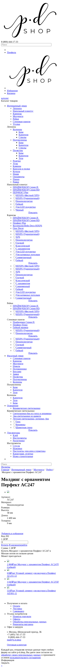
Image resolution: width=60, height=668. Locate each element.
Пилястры (18, 150)
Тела (21, 158)
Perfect (49, 469)
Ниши (16, 174)
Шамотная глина (24, 427)
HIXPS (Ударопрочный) (27, 198)
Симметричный (23, 257)
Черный (20, 210)
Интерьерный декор (17, 106)
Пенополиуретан (24, 201)
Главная (5, 469)
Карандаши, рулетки (23, 453)
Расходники (19, 440)
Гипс (18, 421)
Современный (23, 286)
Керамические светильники (26, 408)
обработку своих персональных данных (21, 655)
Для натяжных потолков (28, 254)
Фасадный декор (15, 355)
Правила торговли (22, 616)
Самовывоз (18, 611)
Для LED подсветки (26, 207)
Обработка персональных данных (29, 621)
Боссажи (17, 371)
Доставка (17, 608)
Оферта (16, 619)
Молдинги (18, 116)
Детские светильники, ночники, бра (31, 418)
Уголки (16, 124)
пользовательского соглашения (25, 657)
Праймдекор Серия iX (24, 322)
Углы (15, 163)
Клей (15, 435)
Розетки (17, 161)
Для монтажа (13, 432)
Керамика (20, 424)
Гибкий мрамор (20, 327)
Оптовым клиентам (17, 645)
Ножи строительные (23, 456)
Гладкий (20, 243)
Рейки (16, 119)
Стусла (16, 446)
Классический (23, 246)
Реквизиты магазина (23, 624)
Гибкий (19, 204)
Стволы (22, 137)
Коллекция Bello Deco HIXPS (27, 225)
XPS (18, 237)
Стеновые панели (21, 121)
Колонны (17, 129)
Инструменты (20, 438)
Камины (17, 166)
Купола (16, 171)
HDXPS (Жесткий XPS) (27, 195)
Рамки (16, 182)
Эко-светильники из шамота (27, 416)
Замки (16, 374)
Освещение (12, 405)
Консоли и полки (21, 169)
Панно (16, 179)
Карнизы (17, 113)
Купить (4, 545)
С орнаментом (23, 248)
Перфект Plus (19, 223)
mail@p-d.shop (14, 640)
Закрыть (5, 663)
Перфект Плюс (20, 325)
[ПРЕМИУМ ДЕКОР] (33, 88)
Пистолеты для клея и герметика (29, 451)
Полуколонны (20, 140)
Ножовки (17, 448)
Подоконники (20, 369)
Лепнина (17, 108)
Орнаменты (18, 176)
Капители (23, 134)
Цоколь (16, 366)
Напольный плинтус (23, 111)
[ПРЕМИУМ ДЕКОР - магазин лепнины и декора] (30, 39)
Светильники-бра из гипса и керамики (32, 413)
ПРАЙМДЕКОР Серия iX (25, 187)
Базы (21, 132)
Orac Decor (18, 228)
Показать (32, 212)
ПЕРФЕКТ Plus (20, 192)
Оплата (16, 606)
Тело (15, 392)
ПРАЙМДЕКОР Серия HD (26, 190)
